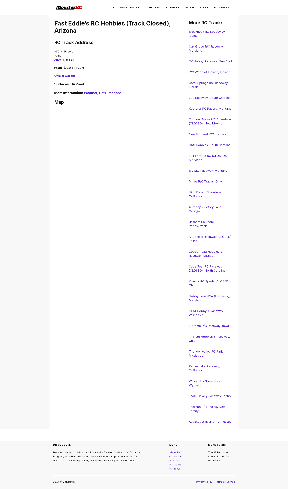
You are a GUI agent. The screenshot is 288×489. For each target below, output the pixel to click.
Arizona (59, 59)
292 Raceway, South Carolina (209, 98)
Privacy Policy (204, 481)
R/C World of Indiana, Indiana (209, 72)
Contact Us (175, 456)
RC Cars (174, 460)
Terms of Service (225, 481)
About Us (174, 452)
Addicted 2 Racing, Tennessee (210, 421)
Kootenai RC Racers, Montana (210, 108)
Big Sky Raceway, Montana (208, 170)
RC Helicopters (196, 7)
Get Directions (110, 93)
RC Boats (172, 7)
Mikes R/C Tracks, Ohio (205, 181)
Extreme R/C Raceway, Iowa (209, 326)
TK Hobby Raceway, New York (211, 61)
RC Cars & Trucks (126, 7)
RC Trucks (175, 464)
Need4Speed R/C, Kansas (207, 134)
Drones (154, 7)
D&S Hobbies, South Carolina (209, 145)
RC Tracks (222, 7)
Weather (90, 93)
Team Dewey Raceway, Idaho (210, 396)
